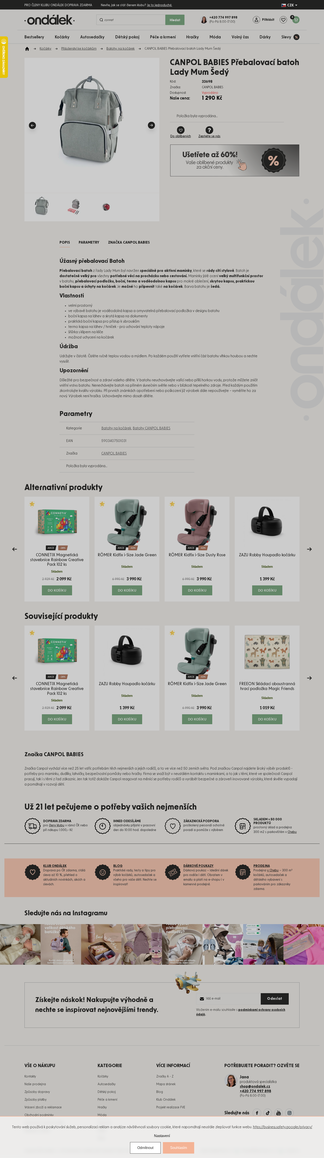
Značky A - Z (164, 1076)
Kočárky (103, 1076)
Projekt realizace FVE (170, 1107)
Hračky (102, 1107)
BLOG (118, 866)
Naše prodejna (35, 1084)
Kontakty (30, 1076)
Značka (129, 242)
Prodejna (261, 866)
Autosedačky (106, 1084)
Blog (159, 1092)
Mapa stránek (165, 1084)
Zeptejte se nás (209, 136)
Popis (65, 242)
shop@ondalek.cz (255, 1086)
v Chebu (273, 870)
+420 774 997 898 (255, 1091)
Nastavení (162, 1136)
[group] (57, 549)
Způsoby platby (35, 1099)
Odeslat (274, 998)
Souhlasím (178, 1148)
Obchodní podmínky (39, 1115)
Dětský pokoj (107, 1092)
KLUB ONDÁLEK (55, 866)
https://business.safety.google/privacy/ (282, 1127)
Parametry (89, 242)
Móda (102, 1115)
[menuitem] (36, 37)
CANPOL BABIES (114, 453)
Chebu (292, 832)
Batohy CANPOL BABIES (151, 428)
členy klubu (56, 825)
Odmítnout (145, 1148)
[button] (57, 585)
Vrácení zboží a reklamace (43, 1107)
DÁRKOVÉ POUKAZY (198, 866)
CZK (290, 5)
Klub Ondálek (165, 1099)
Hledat (175, 20)
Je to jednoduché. (159, 5)
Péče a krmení (107, 1099)
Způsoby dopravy (37, 1092)
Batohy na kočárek (116, 428)
